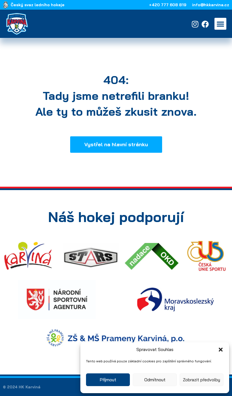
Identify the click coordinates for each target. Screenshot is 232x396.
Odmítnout (155, 379)
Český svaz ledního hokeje (38, 4)
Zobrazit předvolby (201, 379)
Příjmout (108, 379)
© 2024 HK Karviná (21, 386)
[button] (221, 349)
